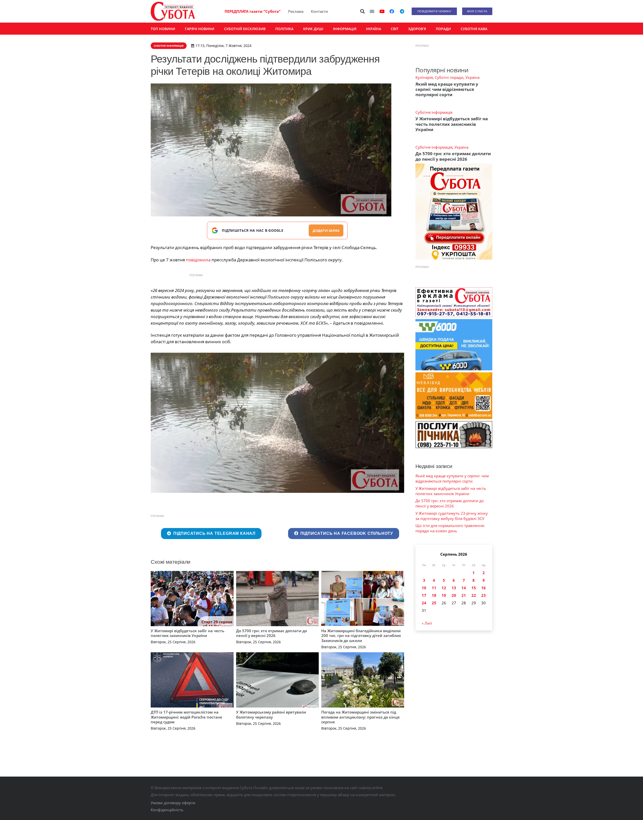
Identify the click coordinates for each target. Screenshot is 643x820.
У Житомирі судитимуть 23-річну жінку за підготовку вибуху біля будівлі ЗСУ (451, 516)
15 (473, 587)
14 (463, 587)
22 (473, 595)
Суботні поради (449, 77)
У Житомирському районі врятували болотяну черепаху (271, 715)
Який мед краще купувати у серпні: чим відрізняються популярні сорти (446, 89)
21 (463, 595)
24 (424, 602)
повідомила (198, 260)
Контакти (319, 11)
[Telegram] (401, 11)
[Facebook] (391, 11)
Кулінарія (424, 77)
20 (454, 595)
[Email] (372, 11)
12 (444, 587)
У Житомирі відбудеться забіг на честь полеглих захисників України (187, 633)
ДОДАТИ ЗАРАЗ (326, 230)
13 (454, 587)
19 (444, 595)
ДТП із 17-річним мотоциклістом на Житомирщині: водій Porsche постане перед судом (186, 717)
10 (424, 587)
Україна (472, 77)
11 (434, 587)
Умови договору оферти (173, 802)
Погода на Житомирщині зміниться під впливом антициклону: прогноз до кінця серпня (360, 717)
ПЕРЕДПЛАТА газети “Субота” (253, 11)
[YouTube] (382, 11)
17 (424, 595)
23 (483, 595)
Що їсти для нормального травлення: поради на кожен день (450, 528)
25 (434, 602)
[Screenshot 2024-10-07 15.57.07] (277, 422)
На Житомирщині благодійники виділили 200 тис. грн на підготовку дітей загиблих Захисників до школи (361, 635)
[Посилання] (173, 11)
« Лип (427, 623)
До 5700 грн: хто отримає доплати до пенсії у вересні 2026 (271, 633)
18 (434, 595)
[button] (363, 11)
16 (483, 587)
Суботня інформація (433, 112)
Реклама (295, 11)
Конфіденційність (167, 809)
